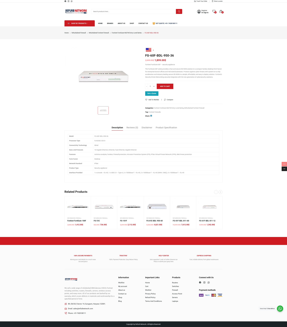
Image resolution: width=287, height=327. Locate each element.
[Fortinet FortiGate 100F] (78, 206)
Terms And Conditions (153, 301)
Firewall (175, 290)
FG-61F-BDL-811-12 (207, 221)
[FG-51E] (104, 206)
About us (121, 290)
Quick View (86, 200)
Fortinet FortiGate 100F (76, 221)
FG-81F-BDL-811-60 (181, 221)
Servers (175, 297)
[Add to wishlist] (86, 206)
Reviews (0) (132, 127)
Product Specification (166, 127)
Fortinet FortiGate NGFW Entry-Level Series (169, 108)
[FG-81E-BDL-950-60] (157, 206)
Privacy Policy (150, 294)
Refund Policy (150, 297)
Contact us (122, 294)
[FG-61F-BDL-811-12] (209, 206)
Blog (120, 301)
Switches (175, 286)
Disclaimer (147, 127)
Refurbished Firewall (74, 218)
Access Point (177, 294)
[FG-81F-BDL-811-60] (183, 206)
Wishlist (121, 283)
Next (220, 192)
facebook (65, 1)
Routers (175, 283)
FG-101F (123, 221)
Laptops (175, 301)
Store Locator (218, 1)
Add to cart (165, 86)
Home (147, 283)
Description (117, 127)
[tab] (117, 127)
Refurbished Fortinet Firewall (194, 108)
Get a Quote (151, 93)
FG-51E (97, 221)
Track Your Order (201, 1)
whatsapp (72, 1)
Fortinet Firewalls (155, 112)
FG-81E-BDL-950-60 (154, 221)
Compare (170, 100)
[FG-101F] (130, 206)
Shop (120, 297)
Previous (216, 192)
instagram (69, 1)
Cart (146, 286)
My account (122, 286)
